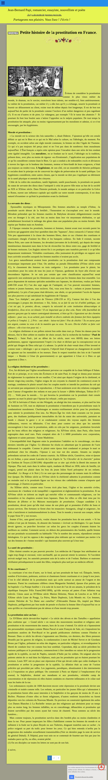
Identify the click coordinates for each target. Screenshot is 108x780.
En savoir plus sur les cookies (84, 777)
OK (71, 777)
